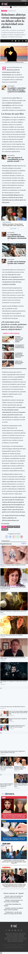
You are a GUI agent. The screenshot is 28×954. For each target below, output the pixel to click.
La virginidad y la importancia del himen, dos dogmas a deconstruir (16, 236)
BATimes (20, 940)
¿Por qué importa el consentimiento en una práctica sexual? (15, 159)
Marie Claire (22, 934)
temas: (4, 526)
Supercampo (14, 938)
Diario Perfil (8, 934)
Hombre (15, 936)
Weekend (21, 936)
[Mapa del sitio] (21, 930)
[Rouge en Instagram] (6, 930)
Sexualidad (10, 526)
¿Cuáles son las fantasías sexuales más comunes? (16, 262)
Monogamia (5, 529)
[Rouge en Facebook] (9, 930)
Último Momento (6, 7)
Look (21, 938)
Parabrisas (7, 938)
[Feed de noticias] (18, 930)
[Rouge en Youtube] (15, 930)
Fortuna (9, 936)
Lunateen (14, 940)
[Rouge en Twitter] (12, 930)
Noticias (15, 934)
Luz (25, 938)
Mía (9, 940)
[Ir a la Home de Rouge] (14, 926)
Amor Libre (16, 526)
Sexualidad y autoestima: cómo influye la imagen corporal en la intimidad (16, 90)
